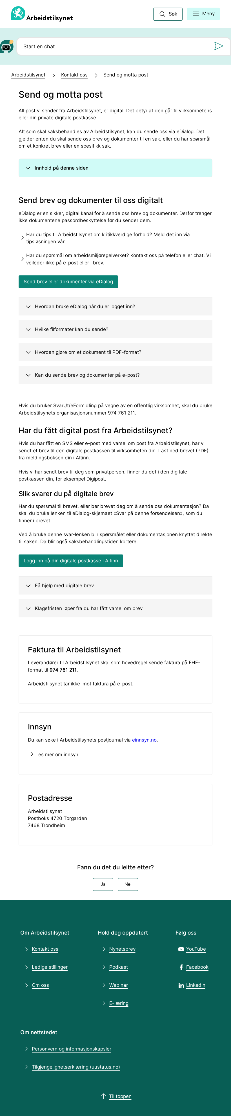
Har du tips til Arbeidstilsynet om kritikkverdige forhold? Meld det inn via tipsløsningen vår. (108, 238)
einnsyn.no (144, 740)
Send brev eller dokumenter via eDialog (68, 281)
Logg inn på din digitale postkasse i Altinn (71, 561)
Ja (103, 884)
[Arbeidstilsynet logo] (42, 14)
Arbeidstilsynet (28, 75)
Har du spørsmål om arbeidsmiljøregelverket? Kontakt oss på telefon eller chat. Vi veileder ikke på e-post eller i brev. (118, 259)
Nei (128, 884)
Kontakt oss (74, 75)
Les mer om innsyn (56, 754)
